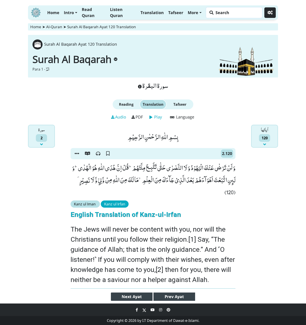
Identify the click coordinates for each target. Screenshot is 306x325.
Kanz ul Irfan (114, 204)
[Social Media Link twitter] (144, 309)
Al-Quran (54, 26)
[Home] (35, 12)
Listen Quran (116, 12)
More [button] (193, 12)
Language (184, 117)
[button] (77, 154)
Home (53, 12)
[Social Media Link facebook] (137, 309)
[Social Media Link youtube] (153, 309)
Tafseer (175, 12)
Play (157, 117)
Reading (126, 104)
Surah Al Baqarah (72, 59)
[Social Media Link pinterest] (168, 309)
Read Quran (88, 12)
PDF (139, 117)
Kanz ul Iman (85, 204)
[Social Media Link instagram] (161, 309)
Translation (152, 12)
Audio (120, 117)
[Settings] (270, 12)
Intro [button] (69, 12)
